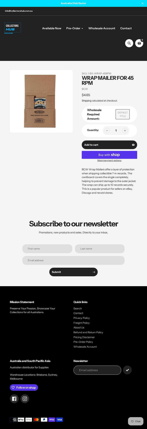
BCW (85, 89)
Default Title (123, 114)
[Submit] (127, 370)
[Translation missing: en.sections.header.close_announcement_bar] (142, 3)
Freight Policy (82, 322)
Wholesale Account (85, 346)
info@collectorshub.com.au (19, 11)
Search (78, 308)
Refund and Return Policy (88, 332)
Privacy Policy (82, 318)
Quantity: (93, 130)
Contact (78, 313)
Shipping (86, 100)
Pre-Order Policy (83, 341)
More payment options (109, 160)
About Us (79, 327)
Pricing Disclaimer (84, 337)
